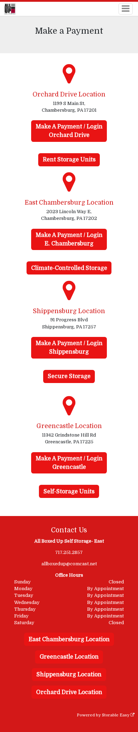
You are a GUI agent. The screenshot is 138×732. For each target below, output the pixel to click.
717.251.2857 (69, 552)
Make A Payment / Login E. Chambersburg (69, 239)
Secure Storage (69, 376)
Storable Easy (116, 715)
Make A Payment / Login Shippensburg (69, 347)
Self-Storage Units (69, 491)
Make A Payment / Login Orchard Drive (69, 130)
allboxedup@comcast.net (69, 563)
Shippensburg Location (69, 674)
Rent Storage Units (69, 159)
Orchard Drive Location (69, 692)
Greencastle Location (69, 657)
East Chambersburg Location (69, 639)
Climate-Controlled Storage (69, 268)
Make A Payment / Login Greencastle (69, 462)
